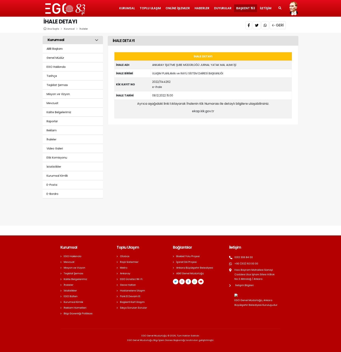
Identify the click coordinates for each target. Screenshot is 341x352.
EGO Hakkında (56, 67)
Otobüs (124, 256)
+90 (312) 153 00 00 (246, 263)
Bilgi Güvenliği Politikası (78, 313)
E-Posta (52, 185)
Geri (280, 25)
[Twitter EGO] (175, 281)
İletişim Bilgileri (244, 285)
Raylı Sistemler (129, 262)
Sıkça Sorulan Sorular (133, 307)
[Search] (279, 8)
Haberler (202, 8)
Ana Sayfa (53, 28)
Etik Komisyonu (57, 158)
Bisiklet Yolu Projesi (188, 256)
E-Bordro (52, 194)
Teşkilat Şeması (57, 85)
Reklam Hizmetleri (75, 307)
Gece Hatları (128, 285)
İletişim (265, 8)
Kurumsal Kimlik (57, 176)
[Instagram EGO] (182, 281)
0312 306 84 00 (243, 257)
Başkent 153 (245, 8)
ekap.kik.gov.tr (203, 111)
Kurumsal (127, 8)
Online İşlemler (178, 8)
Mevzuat (52, 103)
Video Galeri (55, 148)
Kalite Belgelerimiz (59, 112)
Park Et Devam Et (130, 296)
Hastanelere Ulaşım (132, 290)
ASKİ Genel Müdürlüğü (190, 273)
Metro (123, 267)
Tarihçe (52, 76)
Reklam (52, 130)
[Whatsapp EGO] (194, 281)
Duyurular (222, 8)
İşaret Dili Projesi (186, 262)
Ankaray (125, 273)
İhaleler (84, 28)
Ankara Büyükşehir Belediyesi (194, 267)
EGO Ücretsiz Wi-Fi (131, 279)
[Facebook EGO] (188, 281)
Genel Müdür (55, 58)
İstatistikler (54, 167)
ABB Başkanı (55, 49)
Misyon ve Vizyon (58, 94)
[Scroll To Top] (334, 347)
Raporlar (52, 121)
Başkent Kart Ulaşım (132, 302)
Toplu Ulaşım (150, 8)
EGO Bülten (71, 296)
